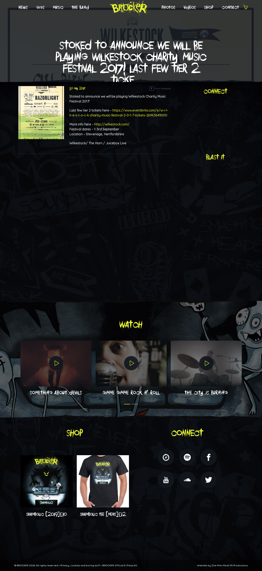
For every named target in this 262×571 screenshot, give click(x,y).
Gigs (40, 7)
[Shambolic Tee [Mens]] (103, 481)
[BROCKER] (129, 7)
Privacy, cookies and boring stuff (80, 565)
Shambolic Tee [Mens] (103, 514)
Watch (131, 325)
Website (166, 468)
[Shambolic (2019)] (46, 481)
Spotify (187, 468)
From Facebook (162, 88)
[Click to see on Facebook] (41, 112)
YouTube (166, 491)
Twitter (208, 491)
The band (80, 7)
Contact (230, 7)
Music (58, 7)
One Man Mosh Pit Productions (229, 565)
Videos (190, 7)
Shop (209, 7)
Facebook (209, 468)
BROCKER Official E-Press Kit (119, 565)
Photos (168, 7)
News (23, 7)
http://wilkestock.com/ (112, 124)
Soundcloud (187, 491)
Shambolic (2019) (46, 514)
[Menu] (245, 8)
